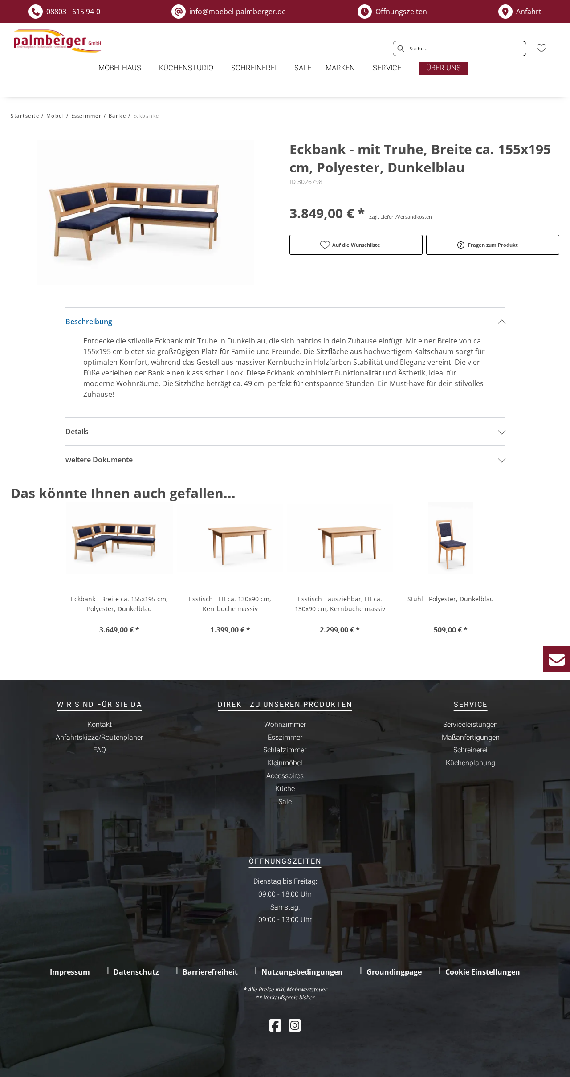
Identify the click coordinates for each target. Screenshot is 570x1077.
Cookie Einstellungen (482, 972)
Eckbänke (146, 115)
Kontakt (99, 724)
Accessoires (285, 776)
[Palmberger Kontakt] (556, 659)
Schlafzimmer (284, 750)
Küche (285, 788)
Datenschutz (136, 972)
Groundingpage (394, 972)
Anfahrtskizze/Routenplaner (99, 737)
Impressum (70, 972)
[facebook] (275, 1025)
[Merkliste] (541, 48)
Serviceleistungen (470, 724)
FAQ (99, 750)
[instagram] (295, 1025)
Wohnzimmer (285, 724)
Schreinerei (470, 750)
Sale (285, 801)
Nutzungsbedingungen (302, 972)
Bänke (117, 115)
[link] (119, 68)
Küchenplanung (470, 763)
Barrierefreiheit (210, 972)
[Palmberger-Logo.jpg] (59, 41)
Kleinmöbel (284, 763)
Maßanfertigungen (471, 737)
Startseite (25, 115)
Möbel (55, 115)
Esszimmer (86, 115)
